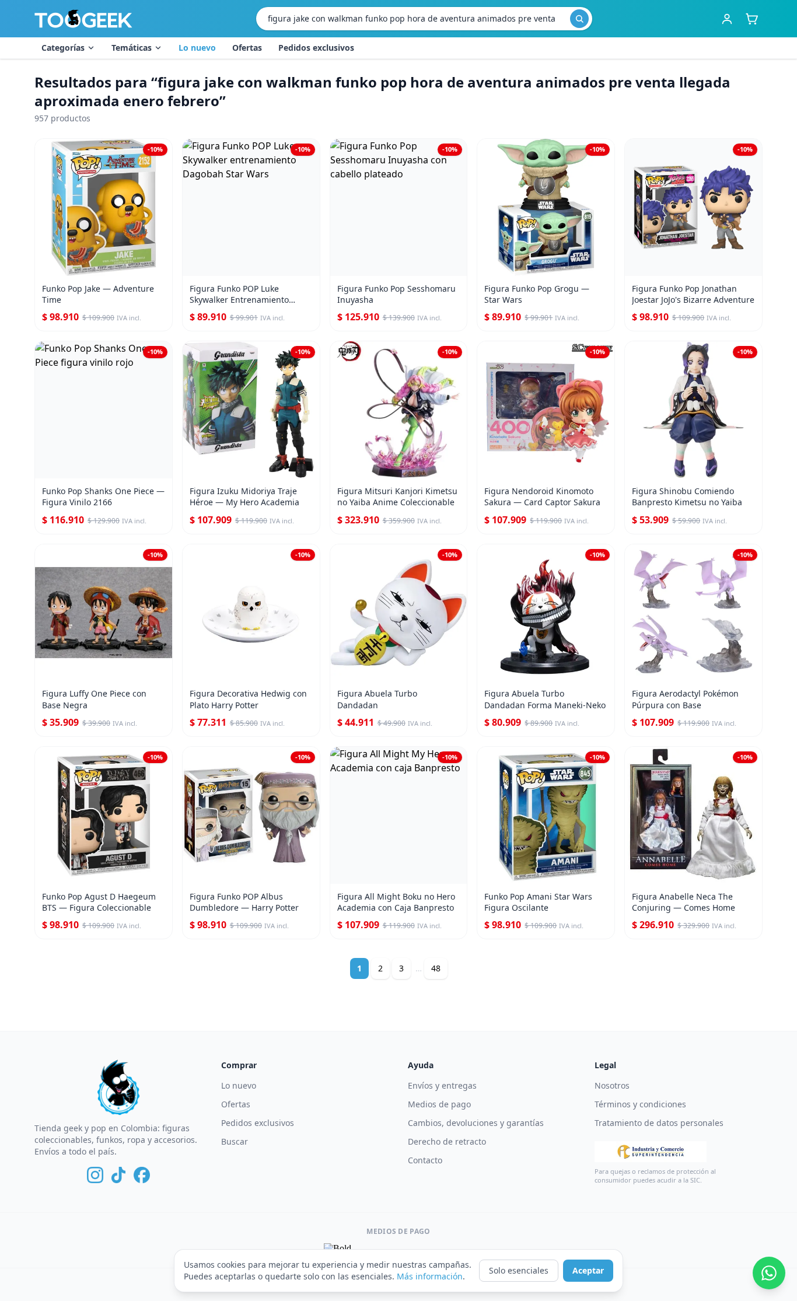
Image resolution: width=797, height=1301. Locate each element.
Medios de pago (439, 1104)
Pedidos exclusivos (316, 47)
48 (436, 968)
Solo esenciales (518, 1270)
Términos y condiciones (640, 1104)
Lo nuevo (197, 47)
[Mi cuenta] (727, 19)
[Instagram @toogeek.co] (95, 1175)
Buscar (234, 1141)
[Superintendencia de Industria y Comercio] (651, 1151)
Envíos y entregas (442, 1085)
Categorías (63, 47)
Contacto (425, 1160)
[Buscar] (579, 18)
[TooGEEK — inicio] (83, 18)
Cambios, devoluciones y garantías (476, 1122)
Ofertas (247, 47)
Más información (430, 1276)
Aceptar (588, 1270)
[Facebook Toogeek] (142, 1175)
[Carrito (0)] (751, 19)
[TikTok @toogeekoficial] (118, 1175)
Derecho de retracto (447, 1141)
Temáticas (131, 47)
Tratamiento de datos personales (659, 1122)
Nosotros (612, 1085)
